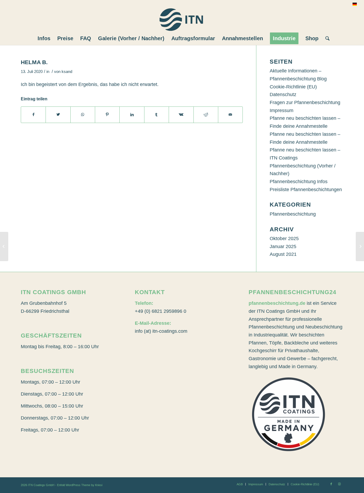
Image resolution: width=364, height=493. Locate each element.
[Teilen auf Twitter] (58, 115)
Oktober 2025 (284, 238)
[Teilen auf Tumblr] (156, 115)
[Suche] (326, 38)
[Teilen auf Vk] (181, 115)
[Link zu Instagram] (339, 484)
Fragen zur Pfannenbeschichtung (305, 102)
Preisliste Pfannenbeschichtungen (306, 189)
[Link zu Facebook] (331, 484)
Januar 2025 (283, 246)
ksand (67, 71)
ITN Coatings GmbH (41, 485)
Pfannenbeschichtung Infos (298, 181)
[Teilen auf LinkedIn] (132, 115)
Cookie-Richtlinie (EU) (293, 86)
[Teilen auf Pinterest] (107, 115)
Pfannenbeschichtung (293, 214)
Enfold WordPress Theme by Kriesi (79, 485)
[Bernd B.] (4, 246)
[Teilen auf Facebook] (33, 115)
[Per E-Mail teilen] (230, 115)
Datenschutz (283, 94)
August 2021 (283, 254)
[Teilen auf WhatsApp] (83, 115)
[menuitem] (44, 38)
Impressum (281, 110)
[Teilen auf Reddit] (206, 115)
